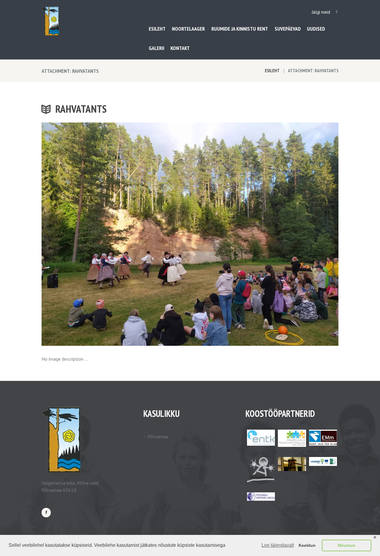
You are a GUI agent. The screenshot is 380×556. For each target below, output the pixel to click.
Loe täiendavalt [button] (278, 545)
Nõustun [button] (346, 545)
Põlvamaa (158, 436)
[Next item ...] (264, 234)
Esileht (272, 70)
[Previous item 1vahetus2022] (116, 234)
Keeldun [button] (307, 545)
